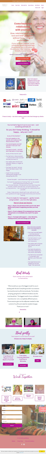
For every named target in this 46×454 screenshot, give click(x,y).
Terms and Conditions (29, 441)
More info (21, 452)
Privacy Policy (20, 441)
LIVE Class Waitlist (28, 396)
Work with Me (24, 5)
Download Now (8, 364)
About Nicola (31, 5)
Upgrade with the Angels (39, 398)
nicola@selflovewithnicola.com (23, 429)
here (38, 360)
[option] (23, 296)
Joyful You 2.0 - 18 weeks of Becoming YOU (6, 399)
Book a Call (37, 7)
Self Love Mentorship (17, 398)
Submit (12, 425)
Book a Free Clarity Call (23, 58)
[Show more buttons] (21, 326)
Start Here (17, 5)
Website (13, 441)
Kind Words (37, 5)
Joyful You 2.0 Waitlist (23, 63)
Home (12, 5)
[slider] (13, 326)
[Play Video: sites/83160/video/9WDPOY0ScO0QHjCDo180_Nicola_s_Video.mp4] (13, 321)
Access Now (23, 365)
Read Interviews (23, 112)
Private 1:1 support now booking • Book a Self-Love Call (23, 1)
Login (42, 7)
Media (42, 5)
